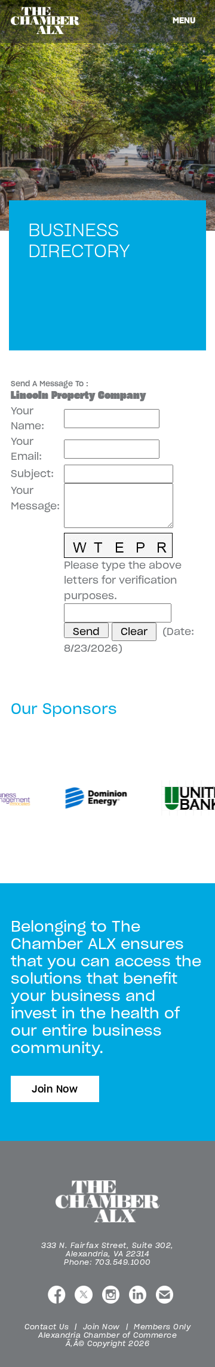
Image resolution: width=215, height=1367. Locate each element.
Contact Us (46, 1326)
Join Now (55, 1089)
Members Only (162, 1326)
